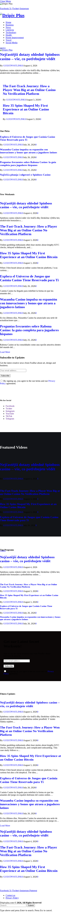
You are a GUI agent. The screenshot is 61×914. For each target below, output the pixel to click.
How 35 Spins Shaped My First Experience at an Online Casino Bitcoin (26, 109)
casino (3, 48)
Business (10, 25)
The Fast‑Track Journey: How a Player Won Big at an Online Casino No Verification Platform (29, 90)
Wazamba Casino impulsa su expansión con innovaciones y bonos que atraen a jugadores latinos (28, 151)
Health (9, 35)
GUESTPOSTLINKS (13, 65)
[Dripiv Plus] (30, 15)
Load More (5, 352)
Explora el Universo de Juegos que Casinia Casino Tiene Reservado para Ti (29, 278)
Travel (8, 40)
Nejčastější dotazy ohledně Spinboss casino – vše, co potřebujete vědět (30, 56)
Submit (31, 905)
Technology (11, 32)
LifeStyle (10, 30)
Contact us (10, 895)
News (8, 27)
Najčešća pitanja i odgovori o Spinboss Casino (25, 174)
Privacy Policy (12, 898)
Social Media (11, 42)
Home (8, 22)
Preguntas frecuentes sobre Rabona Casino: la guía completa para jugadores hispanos (28, 164)
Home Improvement (15, 37)
